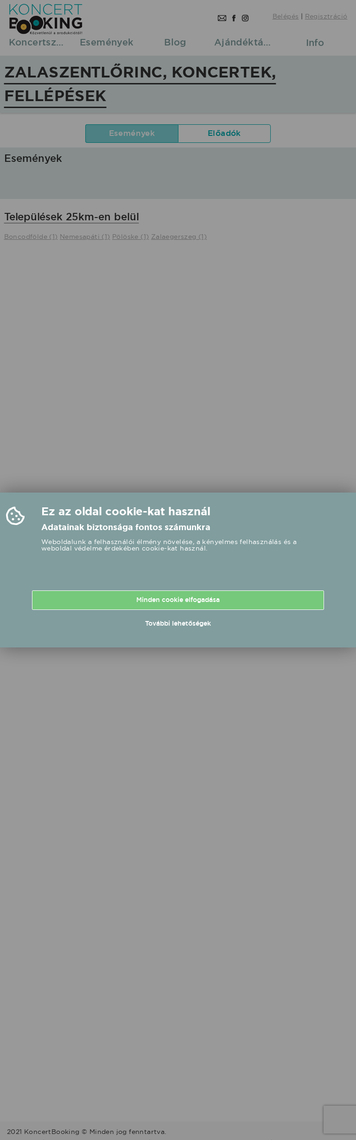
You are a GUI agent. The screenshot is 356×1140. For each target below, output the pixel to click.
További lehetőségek (178, 623)
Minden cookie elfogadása (178, 600)
